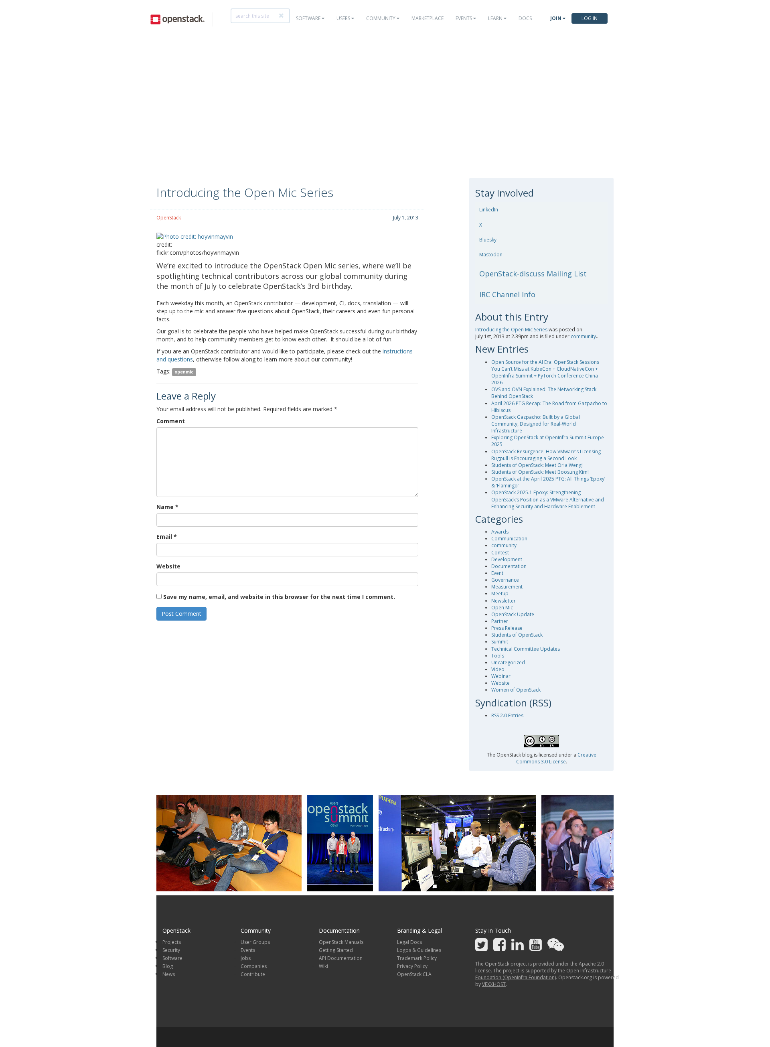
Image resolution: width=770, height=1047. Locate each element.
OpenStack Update (512, 614)
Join (556, 18)
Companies (254, 966)
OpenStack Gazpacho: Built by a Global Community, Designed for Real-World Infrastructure (535, 424)
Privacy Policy (412, 966)
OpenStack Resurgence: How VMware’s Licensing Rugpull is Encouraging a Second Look (546, 455)
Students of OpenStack (517, 634)
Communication (509, 538)
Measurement (507, 586)
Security (171, 950)
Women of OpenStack (516, 689)
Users (343, 18)
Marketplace (427, 18)
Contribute (253, 974)
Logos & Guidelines (419, 950)
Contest (500, 552)
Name (167, 507)
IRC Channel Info (507, 294)
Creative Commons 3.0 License (556, 758)
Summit (499, 641)
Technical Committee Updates (525, 648)
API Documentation (341, 958)
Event (497, 573)
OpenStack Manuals (341, 942)
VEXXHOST (494, 984)
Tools (497, 655)
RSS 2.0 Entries (507, 715)
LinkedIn (488, 209)
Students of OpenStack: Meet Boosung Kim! (540, 472)
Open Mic (502, 607)
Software (309, 18)
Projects (171, 942)
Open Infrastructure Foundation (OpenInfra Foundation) (543, 974)
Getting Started (336, 950)
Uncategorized (508, 662)
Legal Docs (409, 942)
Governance (505, 579)
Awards (500, 531)
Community (381, 18)
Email (166, 536)
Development (506, 559)
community (583, 336)
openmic (183, 372)
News (168, 974)
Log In (590, 18)
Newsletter (503, 600)
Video (498, 669)
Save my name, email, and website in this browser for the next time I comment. (279, 597)
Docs (525, 18)
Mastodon (491, 254)
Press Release (507, 628)
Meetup (500, 593)
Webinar (501, 676)
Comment (170, 421)
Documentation (509, 566)
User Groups (255, 942)
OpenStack (168, 217)
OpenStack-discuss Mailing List (533, 273)
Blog (167, 966)
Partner (499, 621)
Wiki (323, 966)
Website (168, 566)
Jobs (246, 958)
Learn (496, 18)
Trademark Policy (417, 958)
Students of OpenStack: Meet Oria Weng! (537, 465)
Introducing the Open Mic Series (511, 329)
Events (464, 18)
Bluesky (487, 239)
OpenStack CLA (414, 974)
